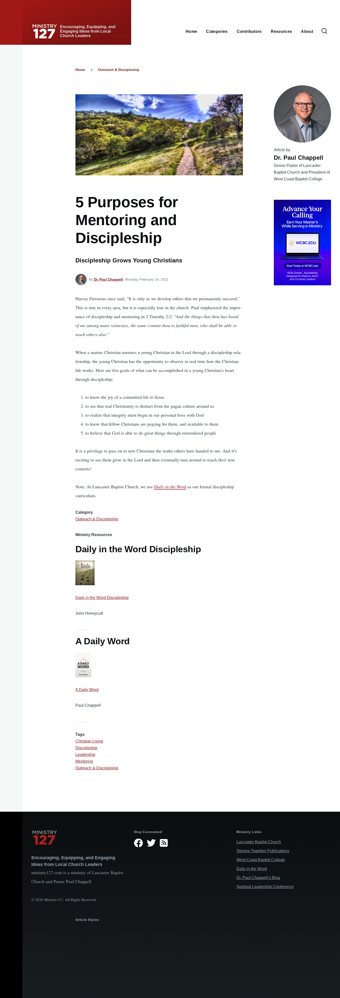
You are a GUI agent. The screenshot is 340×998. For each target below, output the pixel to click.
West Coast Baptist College (260, 860)
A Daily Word (87, 690)
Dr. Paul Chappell (108, 279)
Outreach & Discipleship (118, 70)
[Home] (78, 838)
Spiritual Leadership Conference (265, 887)
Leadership (85, 754)
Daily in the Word (170, 487)
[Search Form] (324, 31)
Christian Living (89, 741)
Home (80, 70)
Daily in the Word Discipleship (102, 598)
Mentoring (84, 761)
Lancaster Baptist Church (258, 842)
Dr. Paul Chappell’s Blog (258, 878)
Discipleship (86, 748)
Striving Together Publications (262, 851)
